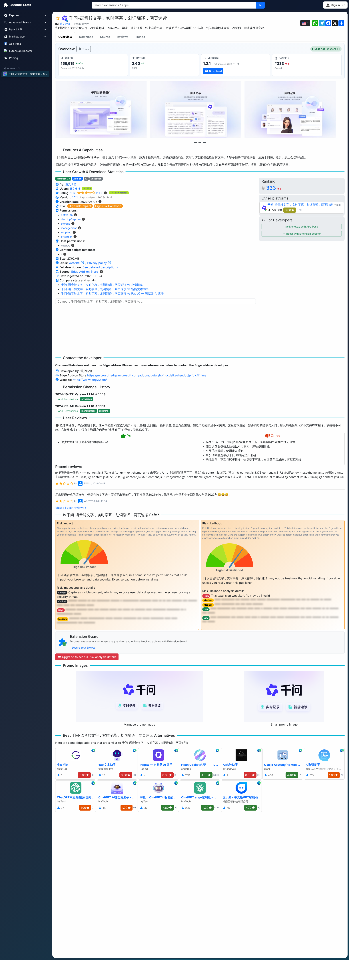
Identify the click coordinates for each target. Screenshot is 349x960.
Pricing (13, 58)
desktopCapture (71, 219)
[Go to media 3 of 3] (204, 142)
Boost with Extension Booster (303, 233)
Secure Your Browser (84, 647)
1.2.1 (75, 197)
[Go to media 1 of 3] (195, 142)
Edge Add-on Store (325, 49)
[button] (335, 5)
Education (96, 178)
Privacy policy (97, 263)
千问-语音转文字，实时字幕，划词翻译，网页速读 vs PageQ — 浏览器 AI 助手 (112, 293)
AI (86, 178)
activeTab (67, 214)
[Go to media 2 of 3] (200, 142)
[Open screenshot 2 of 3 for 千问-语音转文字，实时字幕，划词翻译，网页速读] (195, 109)
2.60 (86, 193)
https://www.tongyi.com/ (90, 380)
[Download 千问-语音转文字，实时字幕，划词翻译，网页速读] (235, 65)
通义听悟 (65, 23)
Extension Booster (20, 50)
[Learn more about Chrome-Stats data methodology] (101, 271)
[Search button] (260, 5)
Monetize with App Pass (303, 226)
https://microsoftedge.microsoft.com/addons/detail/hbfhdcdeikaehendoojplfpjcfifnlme (146, 375)
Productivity (81, 23)
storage (65, 223)
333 (273, 188)
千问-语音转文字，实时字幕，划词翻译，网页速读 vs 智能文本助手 (105, 289)
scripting (66, 232)
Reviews (122, 37)
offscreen (66, 236)
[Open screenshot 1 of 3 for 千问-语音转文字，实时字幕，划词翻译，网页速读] (101, 109)
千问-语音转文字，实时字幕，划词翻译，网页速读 (300, 204)
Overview (65, 37)
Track (85, 49)
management (69, 228)
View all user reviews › (70, 507)
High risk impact (80, 206)
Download (86, 37)
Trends (140, 37)
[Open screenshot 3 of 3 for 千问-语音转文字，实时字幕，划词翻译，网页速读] (290, 109)
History (14, 68)
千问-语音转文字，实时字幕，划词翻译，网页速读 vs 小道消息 (102, 285)
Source (105, 37)
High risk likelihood (108, 206)
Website (75, 263)
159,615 (75, 188)
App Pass (15, 43)
